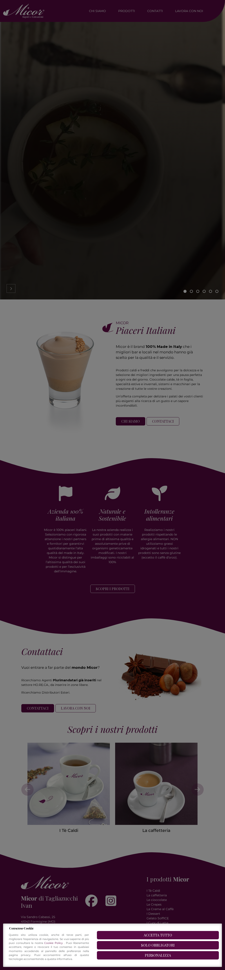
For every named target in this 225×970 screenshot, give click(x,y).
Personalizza (158, 955)
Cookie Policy (54, 943)
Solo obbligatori (158, 945)
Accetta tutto (158, 935)
